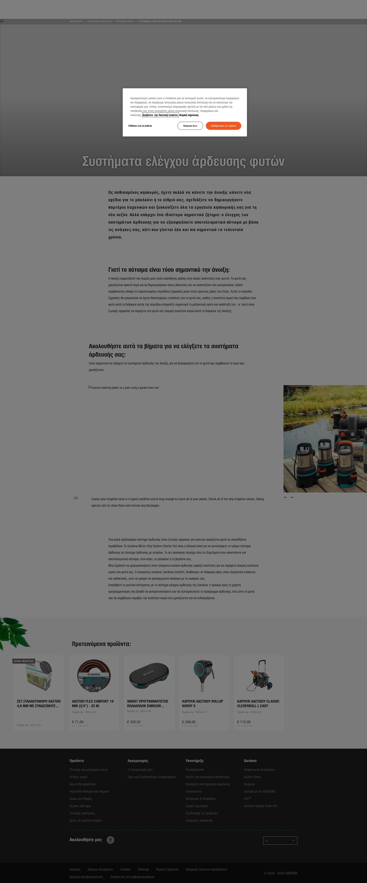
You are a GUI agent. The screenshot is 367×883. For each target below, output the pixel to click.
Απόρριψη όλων (190, 125)
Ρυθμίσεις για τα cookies (140, 125)
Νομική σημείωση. (189, 115)
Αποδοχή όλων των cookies (223, 125)
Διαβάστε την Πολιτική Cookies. (161, 115)
